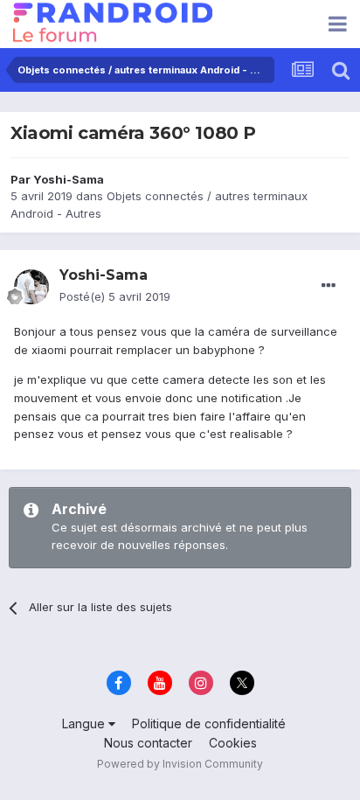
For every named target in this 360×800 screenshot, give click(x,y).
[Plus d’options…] (328, 285)
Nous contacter (148, 742)
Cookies (233, 742)
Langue (85, 723)
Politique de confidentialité (209, 723)
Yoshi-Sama (68, 179)
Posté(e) (114, 296)
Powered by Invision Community (180, 763)
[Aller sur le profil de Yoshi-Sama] (31, 286)
